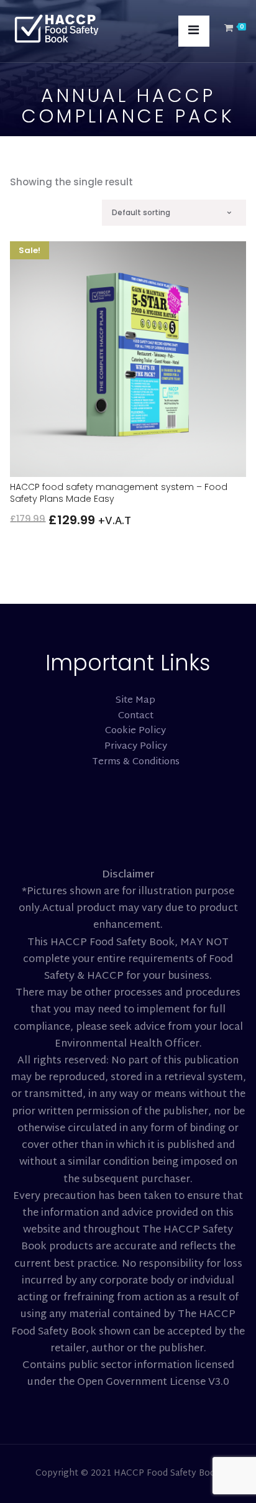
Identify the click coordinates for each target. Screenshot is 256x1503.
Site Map (135, 700)
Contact (135, 716)
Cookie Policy (135, 731)
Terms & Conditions (136, 762)
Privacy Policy (135, 746)
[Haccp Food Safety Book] (56, 30)
